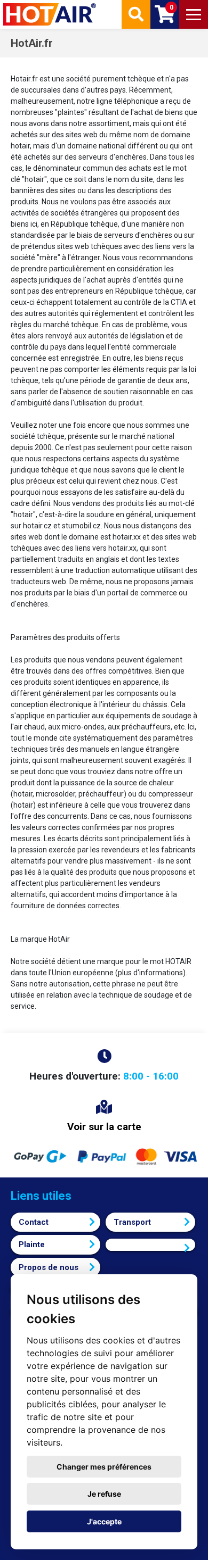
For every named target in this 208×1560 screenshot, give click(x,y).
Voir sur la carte (104, 1127)
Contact (34, 1222)
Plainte (32, 1244)
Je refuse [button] (104, 1493)
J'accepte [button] (104, 1521)
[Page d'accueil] (50, 14)
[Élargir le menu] (193, 14)
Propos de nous (48, 1267)
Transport (132, 1222)
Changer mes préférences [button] (104, 1466)
